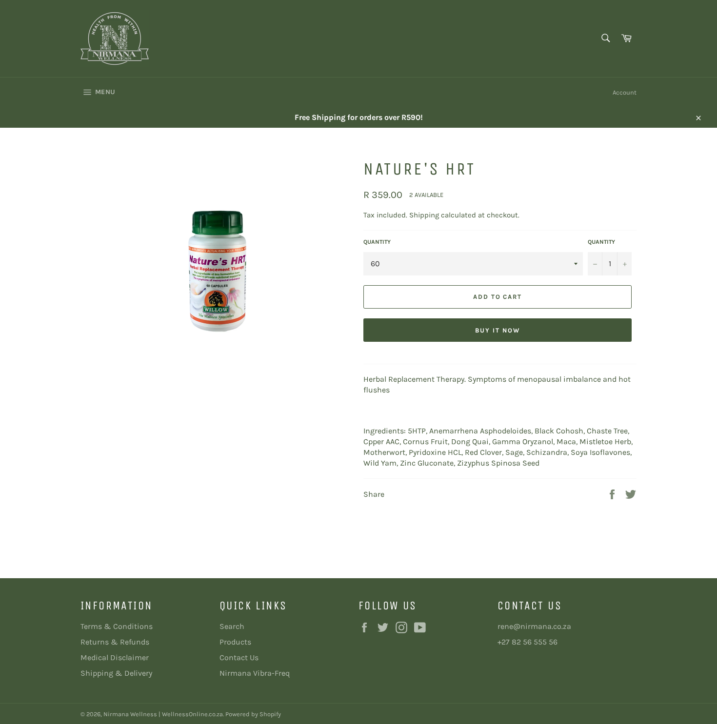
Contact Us (239, 657)
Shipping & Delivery (116, 673)
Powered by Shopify (253, 714)
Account (625, 92)
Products (235, 641)
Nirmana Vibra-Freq (254, 673)
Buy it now (497, 330)
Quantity (377, 241)
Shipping (424, 215)
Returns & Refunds (114, 641)
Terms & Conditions (116, 626)
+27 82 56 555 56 (528, 641)
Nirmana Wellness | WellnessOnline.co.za (163, 714)
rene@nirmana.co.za (534, 626)
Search (231, 626)
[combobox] (605, 39)
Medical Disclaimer (114, 657)
